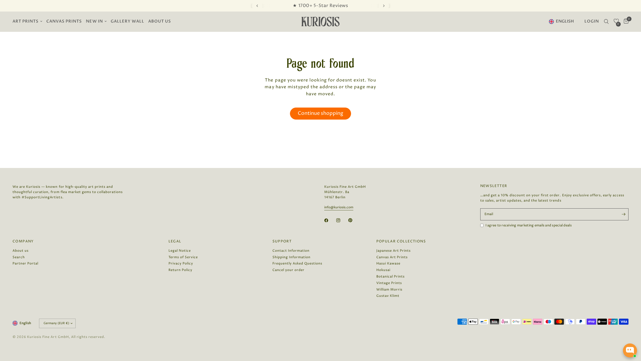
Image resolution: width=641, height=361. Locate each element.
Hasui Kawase (388, 263)
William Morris (389, 289)
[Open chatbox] (630, 350)
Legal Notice (180, 250)
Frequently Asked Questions (297, 263)
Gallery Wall (127, 21)
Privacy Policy (181, 263)
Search (19, 257)
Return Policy (180, 270)
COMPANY (23, 241)
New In (94, 21)
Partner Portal (25, 263)
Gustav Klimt (387, 296)
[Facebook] (329, 220)
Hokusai (383, 270)
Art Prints (26, 21)
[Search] (606, 22)
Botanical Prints (390, 276)
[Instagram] (341, 220)
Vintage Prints (389, 283)
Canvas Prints (64, 21)
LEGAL (175, 241)
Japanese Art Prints (393, 250)
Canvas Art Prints (392, 257)
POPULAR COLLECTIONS (401, 241)
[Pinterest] (353, 220)
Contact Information (290, 250)
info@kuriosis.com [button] (338, 207)
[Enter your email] (623, 214)
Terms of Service (183, 257)
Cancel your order (288, 270)
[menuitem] (28, 21)
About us (159, 21)
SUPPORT (282, 241)
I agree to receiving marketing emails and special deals (529, 225)
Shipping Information (291, 257)
